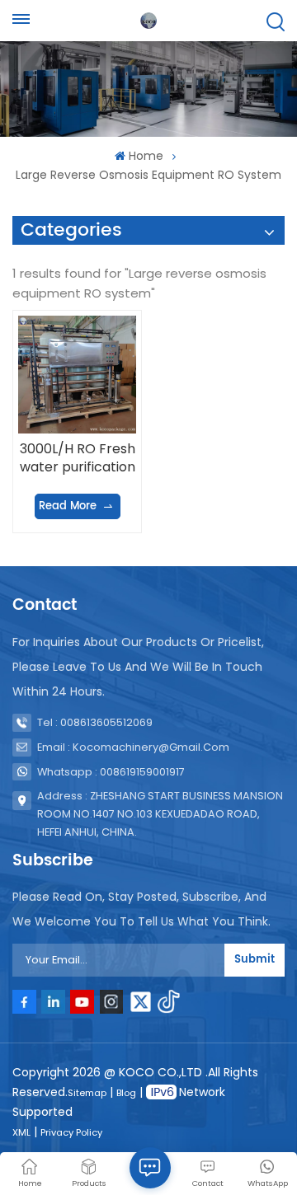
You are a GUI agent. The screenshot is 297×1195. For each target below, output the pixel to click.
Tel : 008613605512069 (95, 722)
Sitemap (87, 1092)
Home (146, 156)
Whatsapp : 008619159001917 (111, 772)
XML (21, 1132)
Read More (68, 506)
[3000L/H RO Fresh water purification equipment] (76, 374)
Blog (126, 1092)
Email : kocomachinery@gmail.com (133, 747)
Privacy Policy (71, 1132)
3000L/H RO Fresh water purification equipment (77, 458)
